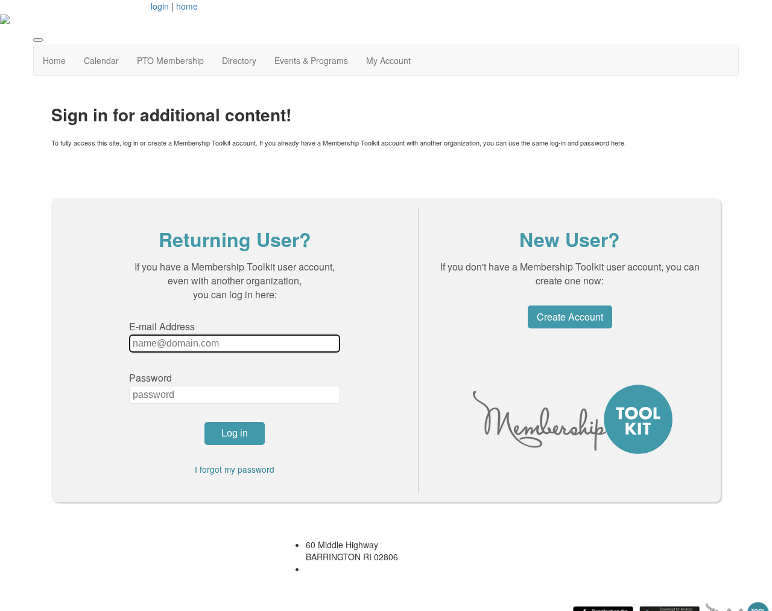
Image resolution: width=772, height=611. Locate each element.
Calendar (101, 60)
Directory (239, 60)
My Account (388, 60)
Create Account (570, 317)
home (187, 6)
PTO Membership (170, 60)
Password (150, 378)
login (160, 6)
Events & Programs (311, 60)
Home (54, 60)
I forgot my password (234, 469)
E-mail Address (162, 326)
